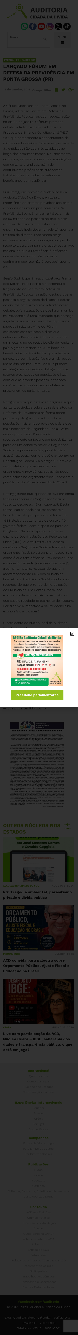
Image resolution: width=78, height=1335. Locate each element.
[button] (72, 633)
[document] (39, 667)
